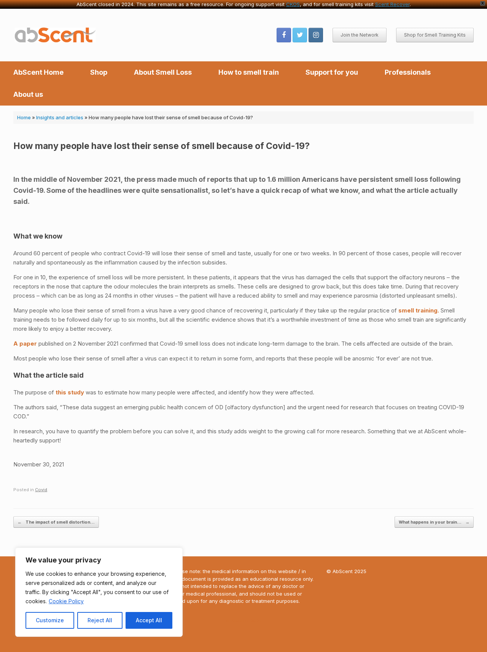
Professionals (408, 72)
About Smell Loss (163, 72)
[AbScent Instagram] (316, 35)
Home (24, 117)
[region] (99, 592)
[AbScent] (55, 35)
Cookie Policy (66, 601)
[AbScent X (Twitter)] (300, 35)
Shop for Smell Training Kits (435, 35)
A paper (25, 343)
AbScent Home (38, 72)
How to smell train (248, 72)
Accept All (149, 620)
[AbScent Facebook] (284, 35)
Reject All (100, 620)
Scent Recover (392, 4)
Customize (50, 620)
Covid (41, 489)
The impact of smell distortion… (56, 522)
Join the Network (360, 35)
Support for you (332, 72)
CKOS (293, 4)
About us (28, 94)
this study (70, 392)
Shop (98, 72)
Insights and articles (59, 117)
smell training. (418, 310)
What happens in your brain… (434, 522)
